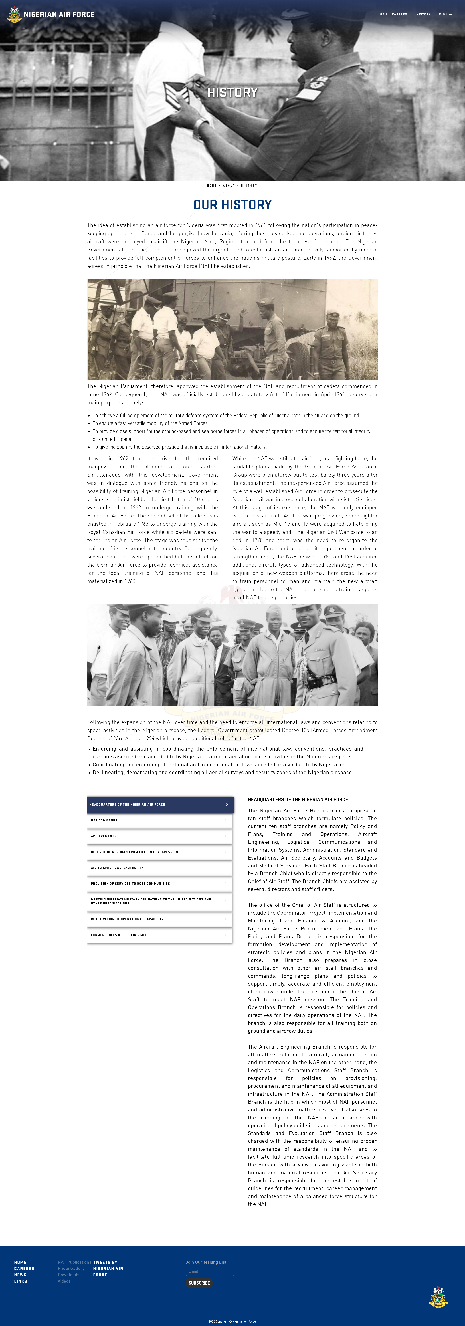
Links (20, 1281)
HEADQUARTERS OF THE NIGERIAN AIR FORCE (127, 805)
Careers (399, 14)
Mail (384, 14)
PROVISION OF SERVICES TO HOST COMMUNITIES (130, 884)
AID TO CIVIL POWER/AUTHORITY (117, 868)
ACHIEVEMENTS (103, 836)
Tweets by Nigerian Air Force (108, 1269)
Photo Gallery (71, 1269)
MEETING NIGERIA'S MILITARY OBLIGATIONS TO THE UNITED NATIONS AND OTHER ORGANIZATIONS (151, 901)
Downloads (68, 1275)
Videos (64, 1281)
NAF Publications (74, 1262)
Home (20, 1262)
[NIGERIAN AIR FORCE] (15, 14)
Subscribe (199, 1283)
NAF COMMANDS (104, 820)
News (20, 1275)
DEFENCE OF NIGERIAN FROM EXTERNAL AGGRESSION (134, 852)
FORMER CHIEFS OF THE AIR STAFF (119, 935)
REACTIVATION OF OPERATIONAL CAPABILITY (127, 919)
